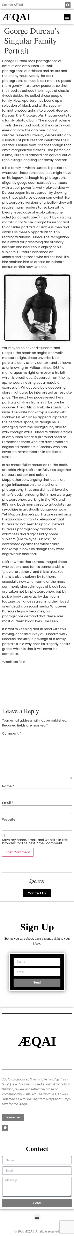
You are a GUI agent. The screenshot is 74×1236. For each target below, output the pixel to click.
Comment (11, 733)
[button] (67, 17)
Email (7, 802)
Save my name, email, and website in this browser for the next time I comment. (35, 841)
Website (8, 819)
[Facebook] (68, 5)
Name (8, 786)
